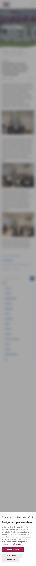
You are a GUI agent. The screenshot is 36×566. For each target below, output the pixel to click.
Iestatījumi (8, 517)
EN (33, 517)
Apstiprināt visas (12, 549)
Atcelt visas (10, 560)
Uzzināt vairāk (15, 544)
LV (29, 517)
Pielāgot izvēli (11, 556)
